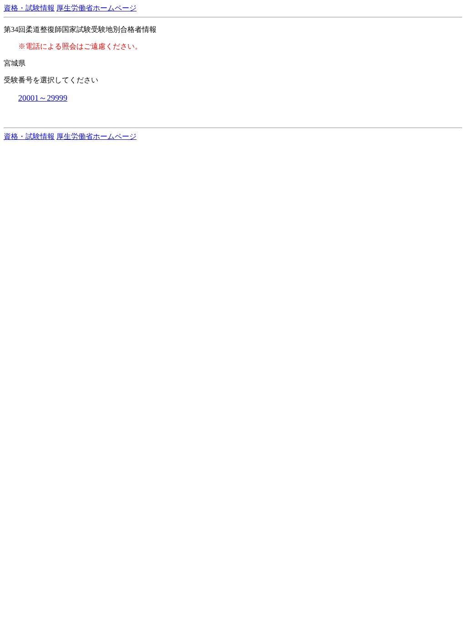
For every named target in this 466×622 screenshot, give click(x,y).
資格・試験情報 (29, 8)
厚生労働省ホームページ (96, 8)
